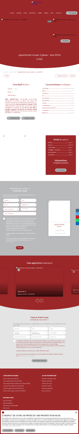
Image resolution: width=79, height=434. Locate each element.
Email (5, 204)
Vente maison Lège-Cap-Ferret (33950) (14, 391)
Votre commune (9, 209)
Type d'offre (16, 332)
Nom (23, 200)
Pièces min (53, 337)
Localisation (53, 333)
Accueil (12, 13)
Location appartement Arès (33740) (13, 388)
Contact (58, 13)
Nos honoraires (7, 400)
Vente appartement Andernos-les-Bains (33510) (16, 383)
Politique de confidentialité (10, 405)
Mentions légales (7, 403)
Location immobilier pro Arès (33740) (13, 386)
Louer (25, 13)
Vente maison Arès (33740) (11, 378)
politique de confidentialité (26, 356)
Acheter (19, 13)
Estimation (32, 13)
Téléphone (25, 204)
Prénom (6, 200)
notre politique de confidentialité (11, 426)
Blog (52, 13)
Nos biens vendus (47, 386)
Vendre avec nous (47, 383)
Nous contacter (46, 391)
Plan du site (6, 408)
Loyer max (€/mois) (20, 337)
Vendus (46, 13)
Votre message (8, 213)
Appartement (13, 72)
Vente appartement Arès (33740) (12, 381)
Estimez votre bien (47, 381)
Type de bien (34, 332)
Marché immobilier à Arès (49, 378)
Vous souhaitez (25, 208)
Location (5, 72)
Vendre (40, 13)
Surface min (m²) (37, 337)
